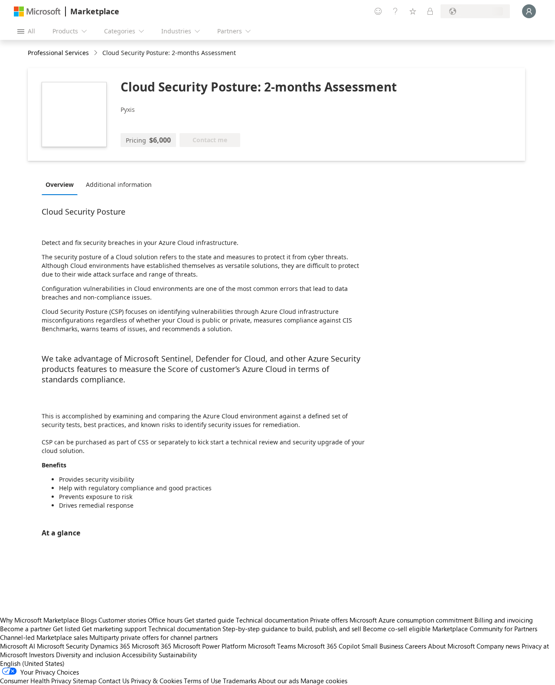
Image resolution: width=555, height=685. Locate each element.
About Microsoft (451, 646)
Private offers (329, 620)
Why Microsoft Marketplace (39, 620)
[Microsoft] (37, 11)
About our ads (278, 680)
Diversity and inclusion (88, 654)
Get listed (66, 628)
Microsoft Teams (272, 646)
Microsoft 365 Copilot (328, 646)
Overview (60, 184)
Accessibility (139, 654)
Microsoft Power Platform (209, 646)
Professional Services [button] (58, 53)
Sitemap (85, 680)
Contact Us (113, 680)
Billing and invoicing (503, 620)
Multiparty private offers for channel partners (153, 637)
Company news (498, 646)
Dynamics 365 (110, 646)
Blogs (89, 620)
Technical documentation (272, 620)
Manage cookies (323, 680)
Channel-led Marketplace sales (44, 637)
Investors (41, 654)
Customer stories (122, 620)
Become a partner (25, 628)
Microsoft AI (17, 646)
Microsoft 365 (151, 646)
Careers (415, 646)
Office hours (165, 620)
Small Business (382, 646)
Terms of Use (202, 680)
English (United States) (32, 663)
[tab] (62, 184)
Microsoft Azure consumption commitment (411, 620)
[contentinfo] (96, 53)
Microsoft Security (62, 646)
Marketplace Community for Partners (484, 628)
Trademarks (239, 680)
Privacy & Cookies (156, 680)
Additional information (119, 184)
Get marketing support (114, 628)
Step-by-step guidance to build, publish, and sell (291, 628)
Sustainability (178, 654)
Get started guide (209, 620)
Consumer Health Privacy (35, 680)
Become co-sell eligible (397, 628)
